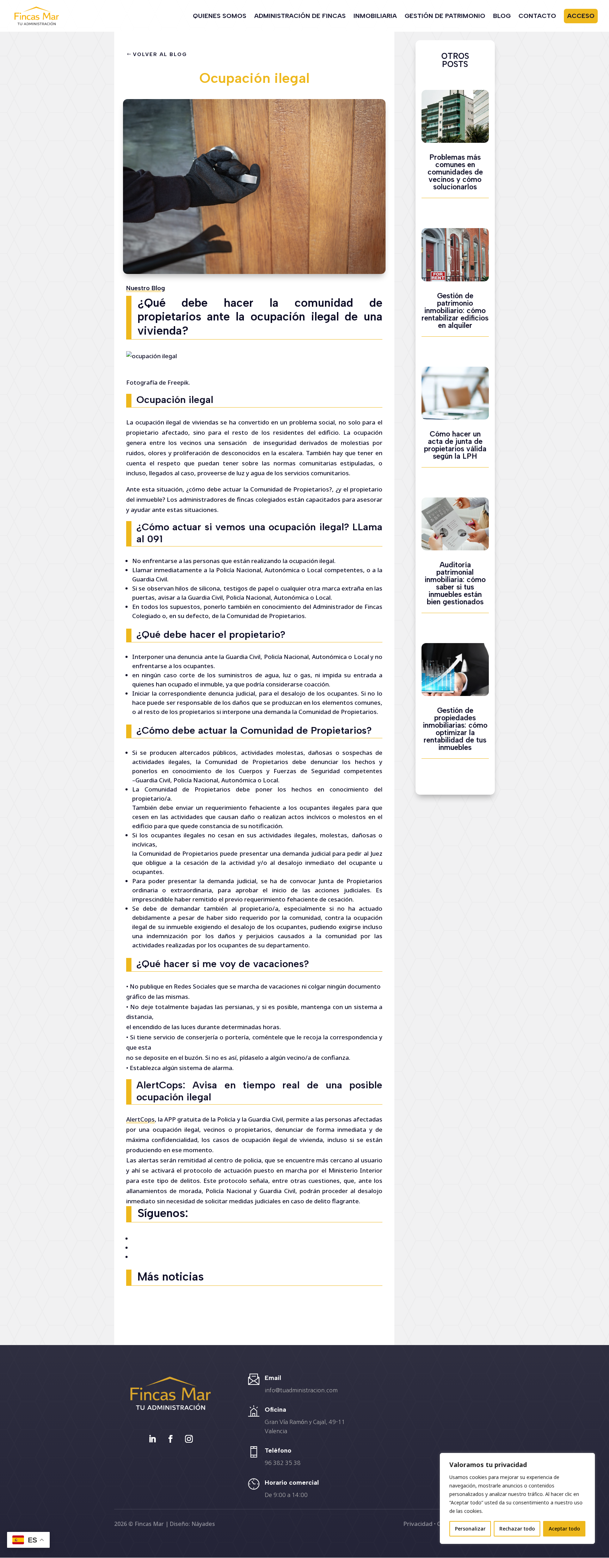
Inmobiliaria (375, 16)
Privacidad (417, 1524)
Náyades (203, 1524)
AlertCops (140, 1119)
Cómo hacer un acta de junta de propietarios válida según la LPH (455, 444)
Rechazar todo (517, 1528)
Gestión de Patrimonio (445, 16)
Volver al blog (160, 54)
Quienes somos (219, 16)
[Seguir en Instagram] (189, 1439)
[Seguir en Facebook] (170, 1439)
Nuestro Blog (145, 288)
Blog (502, 16)
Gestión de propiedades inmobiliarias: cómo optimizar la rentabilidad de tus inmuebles (455, 729)
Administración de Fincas (300, 16)
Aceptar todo (564, 1528)
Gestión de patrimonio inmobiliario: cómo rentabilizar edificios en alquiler (455, 310)
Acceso (581, 16)
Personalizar (470, 1528)
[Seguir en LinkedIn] (152, 1439)
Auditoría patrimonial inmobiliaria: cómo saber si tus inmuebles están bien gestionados (455, 583)
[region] (517, 1498)
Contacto (537, 16)
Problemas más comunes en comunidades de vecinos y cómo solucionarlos (455, 172)
